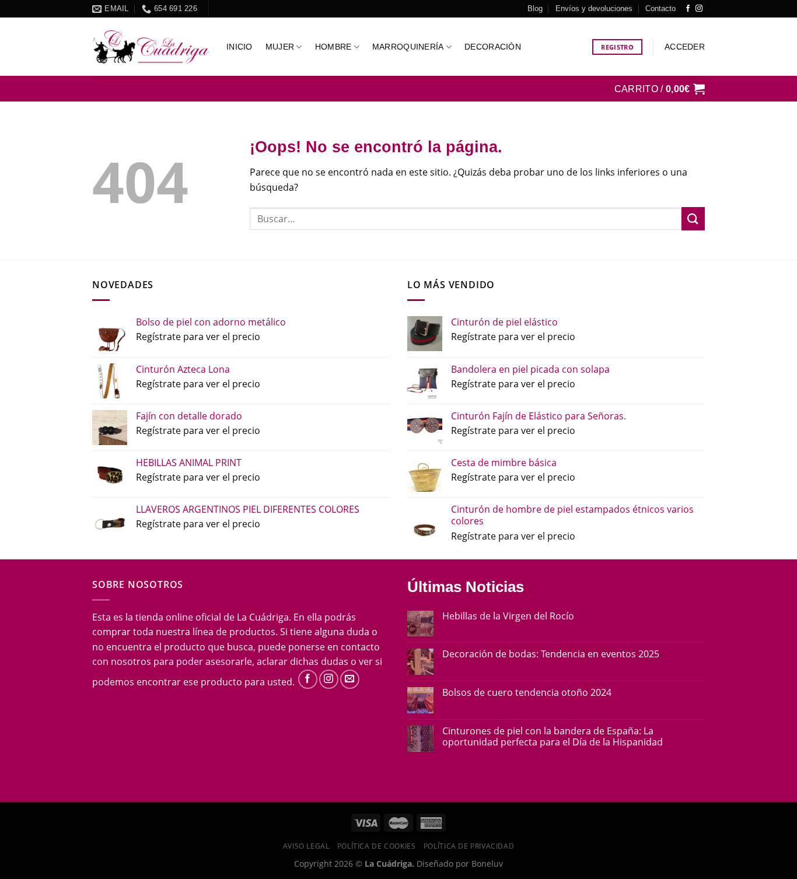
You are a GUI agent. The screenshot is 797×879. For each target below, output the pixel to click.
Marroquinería (408, 46)
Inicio (239, 46)
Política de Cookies (376, 846)
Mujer (279, 46)
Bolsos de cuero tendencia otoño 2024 (526, 692)
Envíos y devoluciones (593, 8)
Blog (535, 8)
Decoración (492, 46)
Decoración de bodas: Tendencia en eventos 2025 (550, 654)
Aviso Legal (306, 846)
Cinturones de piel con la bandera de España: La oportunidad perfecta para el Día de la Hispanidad (552, 737)
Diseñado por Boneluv (458, 863)
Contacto (660, 8)
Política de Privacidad (469, 846)
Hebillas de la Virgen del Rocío (508, 616)
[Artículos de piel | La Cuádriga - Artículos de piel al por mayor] (150, 47)
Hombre (333, 46)
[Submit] (693, 218)
